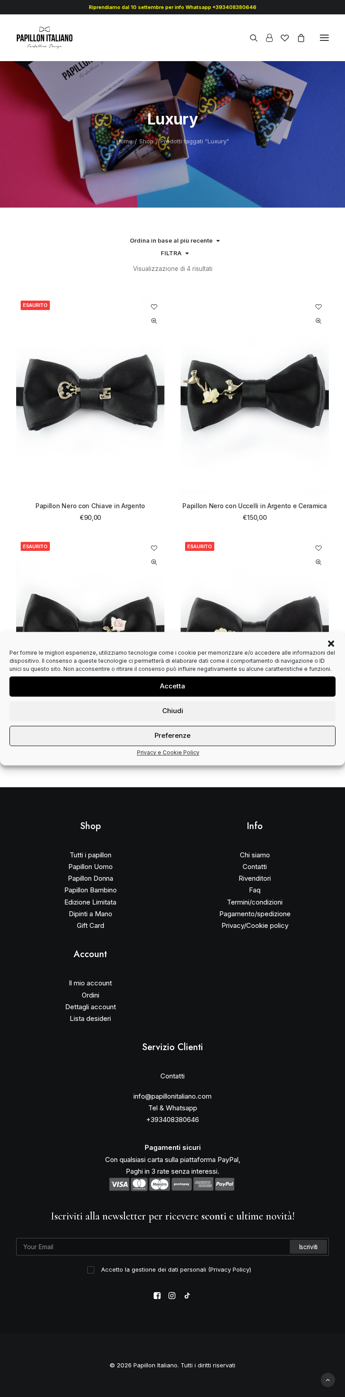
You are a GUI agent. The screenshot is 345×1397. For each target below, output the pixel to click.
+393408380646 (172, 1119)
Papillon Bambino (90, 890)
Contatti (255, 866)
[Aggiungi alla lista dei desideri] (154, 307)
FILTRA (171, 253)
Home (124, 141)
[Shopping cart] (297, 38)
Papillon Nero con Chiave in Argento (90, 506)
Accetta (172, 686)
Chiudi (172, 710)
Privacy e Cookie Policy (168, 752)
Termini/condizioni (255, 902)
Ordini (90, 995)
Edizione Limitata (90, 902)
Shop (146, 141)
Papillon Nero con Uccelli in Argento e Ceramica (254, 506)
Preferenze (172, 735)
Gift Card (90, 925)
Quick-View (154, 321)
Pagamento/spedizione (255, 913)
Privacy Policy (229, 1269)
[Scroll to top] (328, 1379)
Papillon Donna (90, 878)
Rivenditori (255, 878)
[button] (331, 643)
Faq (255, 890)
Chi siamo (255, 855)
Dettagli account (90, 1006)
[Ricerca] (250, 38)
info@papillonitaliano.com (172, 1096)
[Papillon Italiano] (44, 38)
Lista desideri (90, 1018)
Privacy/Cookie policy (254, 925)
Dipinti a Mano (90, 913)
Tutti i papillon (90, 855)
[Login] (265, 38)
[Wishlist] (281, 38)
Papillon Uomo (90, 866)
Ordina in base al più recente (171, 240)
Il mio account (90, 983)
